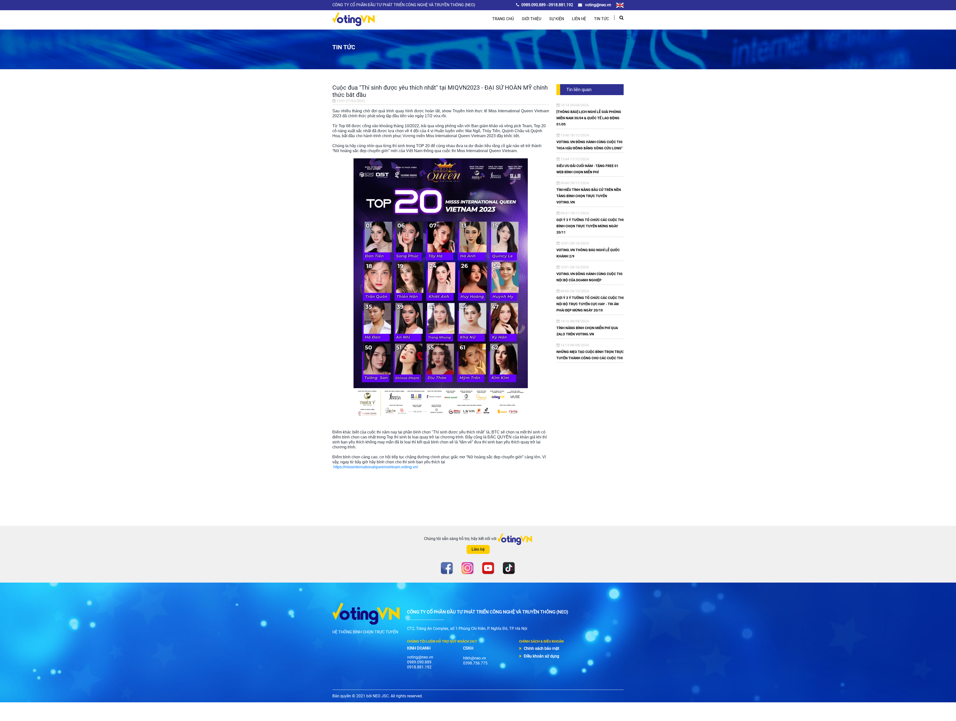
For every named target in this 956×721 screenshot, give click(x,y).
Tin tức (601, 18)
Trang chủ (503, 18)
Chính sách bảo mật (541, 648)
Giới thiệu (531, 18)
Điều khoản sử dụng (541, 656)
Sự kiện (556, 18)
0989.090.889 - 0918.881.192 (547, 4)
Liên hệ (579, 18)
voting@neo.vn (597, 4)
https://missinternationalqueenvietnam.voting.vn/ (375, 467)
